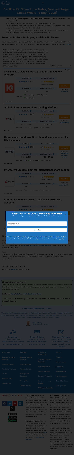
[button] (65, 214)
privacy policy (59, 239)
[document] (37, 227)
